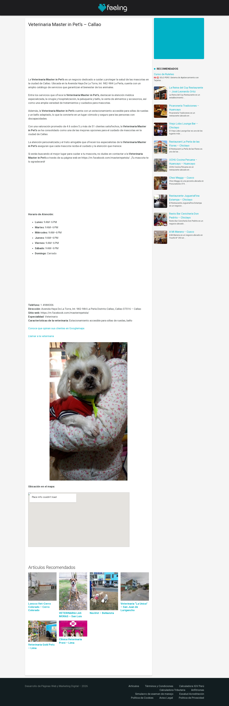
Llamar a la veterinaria (41, 336)
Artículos (134, 686)
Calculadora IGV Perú (191, 686)
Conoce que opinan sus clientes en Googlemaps (56, 328)
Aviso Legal (166, 697)
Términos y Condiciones (159, 686)
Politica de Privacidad (191, 697)
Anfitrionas (197, 690)
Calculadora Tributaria (172, 690)
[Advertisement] (88, 55)
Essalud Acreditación (191, 693)
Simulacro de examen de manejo (154, 693)
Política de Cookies (142, 697)
